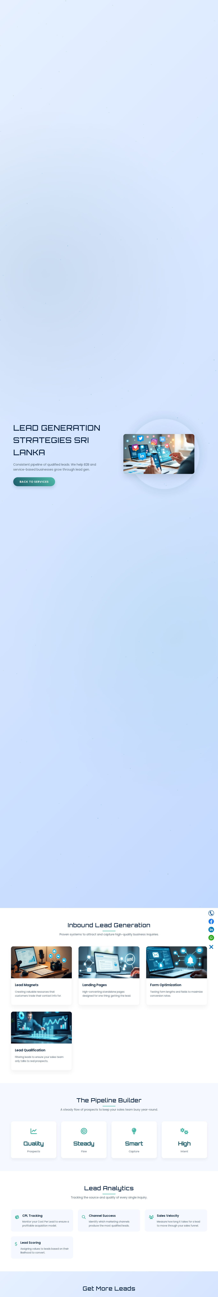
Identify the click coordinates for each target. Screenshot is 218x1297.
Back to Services (34, 482)
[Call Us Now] (211, 913)
